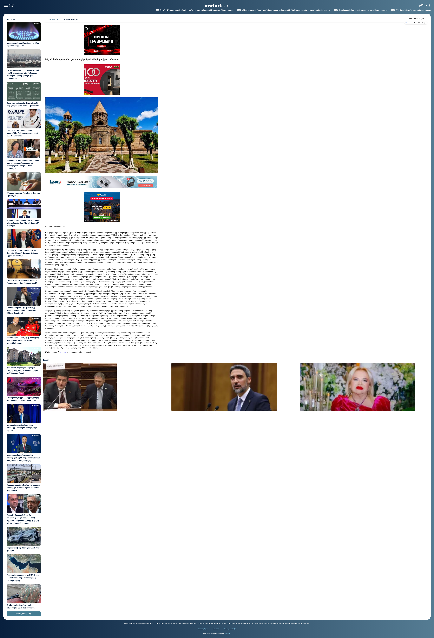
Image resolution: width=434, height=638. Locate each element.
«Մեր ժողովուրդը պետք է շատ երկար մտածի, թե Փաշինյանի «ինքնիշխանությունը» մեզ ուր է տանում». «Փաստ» (216, 10)
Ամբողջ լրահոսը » (23, 614)
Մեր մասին (216, 629)
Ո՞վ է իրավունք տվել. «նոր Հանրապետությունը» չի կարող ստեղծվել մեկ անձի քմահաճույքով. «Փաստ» (366, 10)
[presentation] (421, 360)
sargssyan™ (228, 633)
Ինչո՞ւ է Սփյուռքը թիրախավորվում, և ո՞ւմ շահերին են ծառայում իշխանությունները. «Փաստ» (126, 10)
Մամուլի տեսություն (71, 19)
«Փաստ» (62, 352)
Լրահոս (12, 19)
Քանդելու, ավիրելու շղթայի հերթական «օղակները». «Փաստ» (293, 10)
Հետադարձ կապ (203, 629)
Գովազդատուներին (230, 629)
